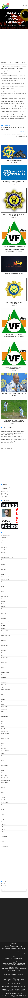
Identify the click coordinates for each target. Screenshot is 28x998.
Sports (2, 812)
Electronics (19, 993)
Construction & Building (20, 964)
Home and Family (4, 657)
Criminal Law (3, 589)
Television (3, 829)
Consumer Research (21, 988)
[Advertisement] (14, 47)
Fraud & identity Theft (5, 635)
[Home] (1, 25)
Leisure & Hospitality (5, 689)
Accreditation (4, 488)
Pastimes (3, 755)
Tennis (2, 831)
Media (2, 490)
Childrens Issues (4, 571)
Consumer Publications (22, 948)
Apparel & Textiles (6, 964)
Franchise (3, 992)
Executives (18, 990)
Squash (2, 814)
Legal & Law (3, 684)
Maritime (3, 699)
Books (20, 951)
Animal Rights (4, 547)
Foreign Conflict (4, 630)
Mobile (2, 721)
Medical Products (4, 706)
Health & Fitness (4, 645)
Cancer (2, 567)
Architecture (13, 964)
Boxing (12, 980)
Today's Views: (4, 446)
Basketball (9, 979)
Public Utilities (4, 785)
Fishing (7, 992)
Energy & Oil (3, 613)
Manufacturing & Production (6, 696)
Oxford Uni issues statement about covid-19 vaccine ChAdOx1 (13, 430)
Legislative (3, 687)
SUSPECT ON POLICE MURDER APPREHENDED (14, 303)
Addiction (9, 957)
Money (2, 723)
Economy (3, 598)
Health (2, 642)
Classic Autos (13, 948)
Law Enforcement (4, 682)
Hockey (2, 655)
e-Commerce (17, 989)
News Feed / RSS (4, 494)
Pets (2, 763)
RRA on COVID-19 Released (7, 434)
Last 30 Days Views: (5, 450)
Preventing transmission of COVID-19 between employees (12, 431)
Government (3, 640)
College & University (5, 576)
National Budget (4, 731)
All (15, 62)
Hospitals (3, 660)
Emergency (3, 608)
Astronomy (7, 971)
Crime (18, 62)
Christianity (11, 975)
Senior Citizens (4, 799)
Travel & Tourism (4, 843)
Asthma (6, 958)
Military (2, 711)
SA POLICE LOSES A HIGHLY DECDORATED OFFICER (14, 394)
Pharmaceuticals (4, 765)
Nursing (2, 743)
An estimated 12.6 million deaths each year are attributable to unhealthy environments (14, 182)
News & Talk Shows (5, 738)
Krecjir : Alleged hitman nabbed (14, 160)
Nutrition (3, 745)
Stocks (2, 819)
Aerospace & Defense (5, 535)
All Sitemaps (3, 885)
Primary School (4, 775)
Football (19, 980)
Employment (3, 611)
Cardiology (15, 958)
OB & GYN (3, 748)
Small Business (4, 802)
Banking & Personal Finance (7, 557)
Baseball (4, 979)
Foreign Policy (4, 633)
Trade (2, 834)
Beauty (2, 559)
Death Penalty (16, 992)
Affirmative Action (4, 537)
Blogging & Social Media (9, 968)
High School (3, 652)
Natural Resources (5, 733)
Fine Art (21, 946)
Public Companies (5, 777)
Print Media (3, 493)
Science (3, 794)
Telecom (3, 826)
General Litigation (4, 638)
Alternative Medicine (5, 544)
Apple (14, 983)
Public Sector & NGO (5, 780)
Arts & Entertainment (5, 549)
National (3, 728)
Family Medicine (4, 625)
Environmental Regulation (6, 620)
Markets (3, 701)
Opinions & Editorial (5, 750)
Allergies (13, 957)
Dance (2, 591)
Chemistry (23, 971)
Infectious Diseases (5, 672)
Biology (12, 971)
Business (3, 564)
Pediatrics (3, 758)
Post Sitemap (4, 883)
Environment (3, 618)
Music (2, 726)
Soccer (2, 804)
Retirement (3, 789)
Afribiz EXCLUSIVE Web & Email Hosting (19, 996)
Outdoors (3, 753)
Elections (3, 603)
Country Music (12, 946)
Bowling (8, 980)
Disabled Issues (4, 596)
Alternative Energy (20, 963)
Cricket (2, 584)
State (2, 816)
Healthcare (3, 650)
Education (3, 601)
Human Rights (4, 662)
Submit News (4, 496)
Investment (3, 677)
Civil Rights (3, 574)
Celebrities (3, 569)
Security (3, 797)
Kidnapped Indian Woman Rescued (14, 273)
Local (2, 694)
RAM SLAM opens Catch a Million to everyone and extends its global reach (14, 421)
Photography (3, 767)
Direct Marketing (11, 989)
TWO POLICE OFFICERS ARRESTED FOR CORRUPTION (14, 215)
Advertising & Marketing (13, 951)
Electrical (3, 606)
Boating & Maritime (20, 979)
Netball (2, 736)
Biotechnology (17, 971)
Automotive (3, 554)
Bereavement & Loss (21, 986)
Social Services (4, 807)
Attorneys (3, 552)
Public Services (4, 782)
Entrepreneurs (4, 616)
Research (3, 787)
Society (23, 62)
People (2, 760)
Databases (14, 993)
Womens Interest (4, 846)
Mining (2, 714)
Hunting (2, 665)
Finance (3, 628)
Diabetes (3, 593)
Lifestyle (3, 692)
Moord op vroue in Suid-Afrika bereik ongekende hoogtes (13, 368)
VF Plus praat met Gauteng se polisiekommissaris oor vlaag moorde (14, 335)
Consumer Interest (5, 579)
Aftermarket (8, 948)
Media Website (13, 943)
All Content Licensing (5, 486)
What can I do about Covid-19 (7, 442)
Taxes (2, 821)
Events (2, 623)
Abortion (4, 957)
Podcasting (18, 970)
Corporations (3, 581)
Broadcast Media (4, 491)
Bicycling (14, 979)
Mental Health (4, 709)
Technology (3, 824)
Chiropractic (20, 958)
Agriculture (3, 540)
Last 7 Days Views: (5, 448)
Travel (2, 841)
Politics (2, 770)
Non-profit (3, 741)
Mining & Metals (4, 716)
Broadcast (3, 562)
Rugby (2, 792)
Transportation (4, 836)
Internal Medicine (4, 674)
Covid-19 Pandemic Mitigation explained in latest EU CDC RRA (13, 433)
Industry (3, 669)
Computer (18, 983)
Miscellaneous (4, 718)
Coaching (7, 988)
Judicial (2, 679)
